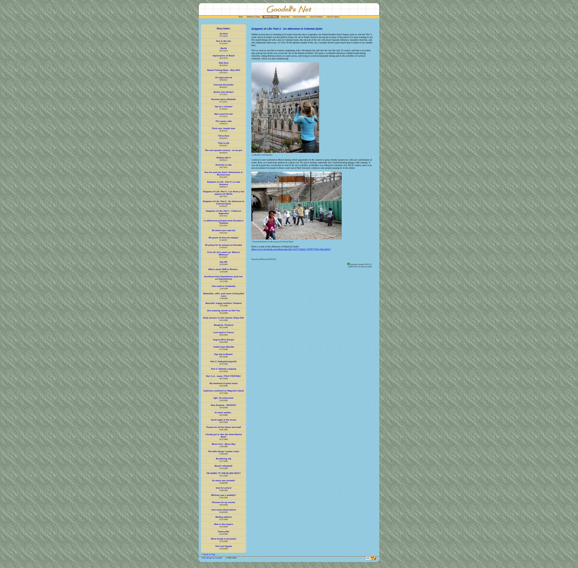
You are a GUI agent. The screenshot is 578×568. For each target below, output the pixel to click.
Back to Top (209, 554)
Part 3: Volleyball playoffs (223, 361)
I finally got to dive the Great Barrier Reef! (223, 435)
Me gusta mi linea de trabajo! (223, 237)
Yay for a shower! (223, 106)
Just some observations (223, 509)
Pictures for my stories (223, 502)
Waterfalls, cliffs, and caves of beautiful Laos (223, 294)
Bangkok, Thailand (223, 325)
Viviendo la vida (223, 165)
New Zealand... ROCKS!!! (223, 405)
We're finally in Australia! (223, 539)
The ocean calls (223, 121)
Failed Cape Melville (223, 347)
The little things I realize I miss (223, 451)
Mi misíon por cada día (223, 230)
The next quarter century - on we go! (223, 150)
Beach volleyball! (223, 466)
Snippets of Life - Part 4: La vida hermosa (223, 183)
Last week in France (223, 332)
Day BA (223, 262)
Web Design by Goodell (212, 558)
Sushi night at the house (223, 420)
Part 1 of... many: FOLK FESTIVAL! (223, 376)
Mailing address (223, 517)
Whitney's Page (253, 17)
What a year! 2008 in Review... (223, 269)
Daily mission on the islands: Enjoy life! (223, 318)
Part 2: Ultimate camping (223, 369)
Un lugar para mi (223, 77)
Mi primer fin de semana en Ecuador (223, 245)
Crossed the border (223, 84)
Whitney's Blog (270, 17)
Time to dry (223, 143)
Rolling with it (223, 157)
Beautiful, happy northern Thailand (223, 303)
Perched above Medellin (223, 99)
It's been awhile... (223, 412)
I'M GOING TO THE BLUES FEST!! (224, 473)
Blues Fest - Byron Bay (223, 444)
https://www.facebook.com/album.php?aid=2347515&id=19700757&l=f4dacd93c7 (291, 249)
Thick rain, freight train (223, 128)
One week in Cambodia (223, 286)
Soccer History (300, 17)
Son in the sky (223, 41)
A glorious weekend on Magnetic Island (223, 390)
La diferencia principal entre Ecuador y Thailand (224, 221)
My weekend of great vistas (224, 383)
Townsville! (223, 531)
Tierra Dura (223, 136)
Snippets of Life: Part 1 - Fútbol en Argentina (223, 212)
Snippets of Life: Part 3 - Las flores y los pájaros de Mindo (223, 192)
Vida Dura (223, 63)
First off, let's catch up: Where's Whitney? (223, 253)
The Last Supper (223, 546)
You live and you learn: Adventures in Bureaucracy (223, 173)
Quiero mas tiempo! (223, 92)
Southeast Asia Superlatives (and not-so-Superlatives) (223, 277)
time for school (223, 488)
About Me (285, 17)
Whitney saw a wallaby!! (223, 495)
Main (240, 17)
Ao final (224, 33)
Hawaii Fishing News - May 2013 (223, 70)
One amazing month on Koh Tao (223, 310)
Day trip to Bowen (223, 354)
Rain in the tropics (223, 524)
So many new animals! (223, 480)
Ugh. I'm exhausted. (223, 398)
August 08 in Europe (223, 339)
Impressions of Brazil (223, 55)
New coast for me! (223, 114)
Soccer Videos (333, 17)
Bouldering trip (223, 458)
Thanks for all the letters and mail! (223, 427)
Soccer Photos (316, 17)
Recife (223, 48)
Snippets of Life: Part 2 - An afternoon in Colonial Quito (223, 202)
